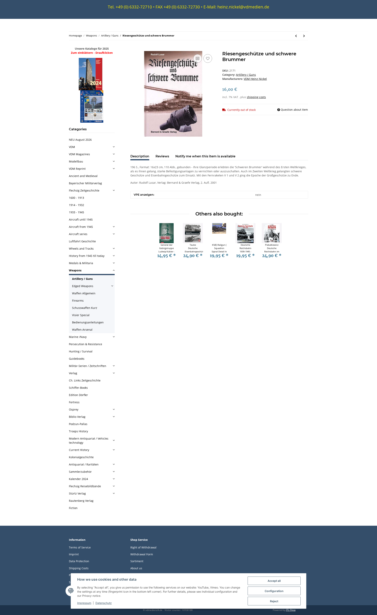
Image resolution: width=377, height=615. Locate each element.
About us (136, 568)
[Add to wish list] (207, 58)
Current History (79, 450)
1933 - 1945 (76, 212)
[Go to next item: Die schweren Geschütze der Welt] (304, 36)
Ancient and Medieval (83, 176)
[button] (92, 147)
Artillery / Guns (246, 75)
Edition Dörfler (78, 395)
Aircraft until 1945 (81, 219)
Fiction (73, 508)
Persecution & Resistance (85, 344)
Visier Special (81, 315)
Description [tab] (139, 156)
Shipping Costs (79, 568)
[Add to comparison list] (197, 58)
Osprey (73, 409)
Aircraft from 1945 (81, 227)
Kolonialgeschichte (81, 457)
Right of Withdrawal (143, 547)
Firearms (78, 300)
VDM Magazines (79, 154)
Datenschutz (103, 603)
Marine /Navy (78, 337)
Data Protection (79, 561)
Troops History (78, 431)
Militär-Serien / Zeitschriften (87, 366)
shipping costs (256, 97)
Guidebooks (76, 358)
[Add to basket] (133, 49)
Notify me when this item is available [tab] (205, 156)
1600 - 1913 (76, 198)
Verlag (73, 373)
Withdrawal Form (141, 554)
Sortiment (136, 561)
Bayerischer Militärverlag (85, 183)
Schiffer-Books (78, 388)
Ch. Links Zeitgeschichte (85, 380)
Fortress (74, 402)
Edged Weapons (82, 286)
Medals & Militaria (81, 263)
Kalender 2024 (78, 479)
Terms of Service (80, 547)
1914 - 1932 (76, 205)
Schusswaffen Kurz (84, 308)
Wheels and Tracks (81, 248)
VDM (72, 147)
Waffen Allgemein (83, 293)
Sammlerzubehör (80, 472)
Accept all (274, 580)
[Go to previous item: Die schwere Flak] (296, 36)
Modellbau (76, 161)
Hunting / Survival (80, 351)
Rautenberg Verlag (81, 501)
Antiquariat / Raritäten (84, 464)
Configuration (274, 591)
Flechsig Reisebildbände (85, 486)
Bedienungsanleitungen (88, 322)
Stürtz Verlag (77, 493)
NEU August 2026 (80, 139)
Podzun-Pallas (78, 424)
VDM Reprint (77, 169)
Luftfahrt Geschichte (82, 241)
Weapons (75, 270)
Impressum (84, 603)
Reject (274, 601)
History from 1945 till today (86, 256)
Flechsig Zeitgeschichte (84, 190)
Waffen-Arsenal (82, 329)
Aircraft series (78, 234)
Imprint (74, 554)
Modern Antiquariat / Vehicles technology (88, 440)
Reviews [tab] (162, 156)
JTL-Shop (291, 610)
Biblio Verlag (77, 417)
